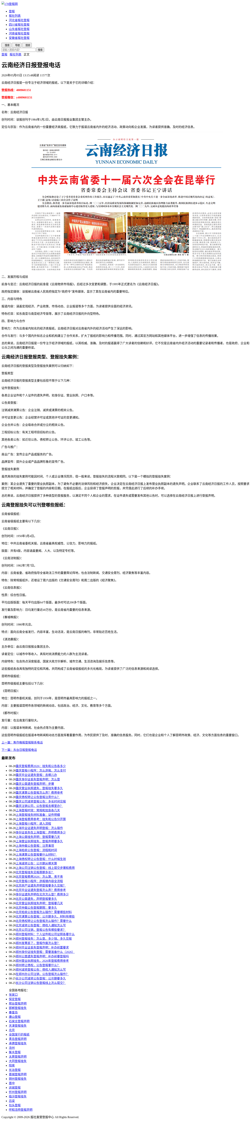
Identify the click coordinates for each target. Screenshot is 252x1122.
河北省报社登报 (19, 20)
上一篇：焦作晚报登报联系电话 (22, 742)
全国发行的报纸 (19, 1034)
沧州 (12, 1047)
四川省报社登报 (19, 24)
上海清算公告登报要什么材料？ (36, 854)
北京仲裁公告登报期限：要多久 (36, 907)
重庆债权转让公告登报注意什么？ (38, 797)
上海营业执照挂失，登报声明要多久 (39, 841)
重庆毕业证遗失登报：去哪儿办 (36, 775)
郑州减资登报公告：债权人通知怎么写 (41, 969)
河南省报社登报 (19, 33)
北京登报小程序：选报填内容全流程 (39, 881)
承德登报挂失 (18, 1043)
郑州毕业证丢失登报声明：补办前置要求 (42, 947)
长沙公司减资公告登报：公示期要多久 (41, 978)
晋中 (12, 1083)
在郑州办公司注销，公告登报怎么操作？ (42, 974)
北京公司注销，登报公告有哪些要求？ (41, 929)
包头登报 (15, 1105)
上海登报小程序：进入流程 (33, 823)
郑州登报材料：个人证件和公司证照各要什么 (45, 934)
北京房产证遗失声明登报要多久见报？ (41, 885)
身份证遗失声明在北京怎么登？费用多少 (42, 894)
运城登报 (15, 1087)
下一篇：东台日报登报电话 (19, 749)
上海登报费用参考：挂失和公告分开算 (41, 819)
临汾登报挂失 (18, 1096)
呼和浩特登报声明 (20, 1109)
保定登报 (15, 999)
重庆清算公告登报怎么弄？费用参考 (39, 792)
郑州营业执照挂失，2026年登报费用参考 (42, 960)
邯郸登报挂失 (18, 1008)
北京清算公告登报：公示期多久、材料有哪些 (45, 916)
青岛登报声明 (18, 1039)
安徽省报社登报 (19, 37)
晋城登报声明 (18, 1074)
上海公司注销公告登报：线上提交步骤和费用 (45, 867)
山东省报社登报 (19, 29)
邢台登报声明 (18, 1003)
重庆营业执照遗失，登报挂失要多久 (39, 788)
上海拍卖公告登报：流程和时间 (36, 850)
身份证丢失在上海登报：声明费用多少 (41, 832)
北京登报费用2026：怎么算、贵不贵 (39, 876)
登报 (12, 11)
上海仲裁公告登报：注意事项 (35, 845)
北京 (12, 1030)
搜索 (40, 49)
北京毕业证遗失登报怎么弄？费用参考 (41, 890)
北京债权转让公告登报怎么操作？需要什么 (44, 921)
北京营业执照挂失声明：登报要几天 (39, 903)
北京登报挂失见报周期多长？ (35, 872)
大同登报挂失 (18, 1061)
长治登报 (15, 1069)
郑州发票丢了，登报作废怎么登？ (38, 943)
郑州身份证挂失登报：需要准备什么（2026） (45, 951)
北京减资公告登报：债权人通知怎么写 (41, 925)
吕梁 (12, 1100)
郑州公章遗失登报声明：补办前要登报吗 (42, 956)
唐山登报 (15, 1016)
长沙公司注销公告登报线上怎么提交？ (41, 982)
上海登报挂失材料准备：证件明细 (38, 814)
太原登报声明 (18, 1056)
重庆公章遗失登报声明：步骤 (35, 783)
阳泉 (12, 1065)
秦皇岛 (13, 1012)
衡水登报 (15, 1052)
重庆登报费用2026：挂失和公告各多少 (41, 766)
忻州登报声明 (18, 1092)
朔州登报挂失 (18, 1078)
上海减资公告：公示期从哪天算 (36, 863)
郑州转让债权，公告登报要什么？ (38, 965)
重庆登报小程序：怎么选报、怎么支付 (41, 770)
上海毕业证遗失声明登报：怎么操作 (39, 828)
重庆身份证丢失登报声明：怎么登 (38, 779)
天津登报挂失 (18, 1025)
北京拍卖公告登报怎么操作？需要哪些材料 (44, 912)
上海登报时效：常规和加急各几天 (38, 810)
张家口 (13, 994)
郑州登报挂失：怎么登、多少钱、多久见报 (44, 938)
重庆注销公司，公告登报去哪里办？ (39, 805)
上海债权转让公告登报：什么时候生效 (41, 859)
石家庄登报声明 (19, 1021)
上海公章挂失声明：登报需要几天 (38, 836)
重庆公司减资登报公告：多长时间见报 (41, 801)
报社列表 (15, 15)
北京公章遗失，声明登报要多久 (36, 898)
